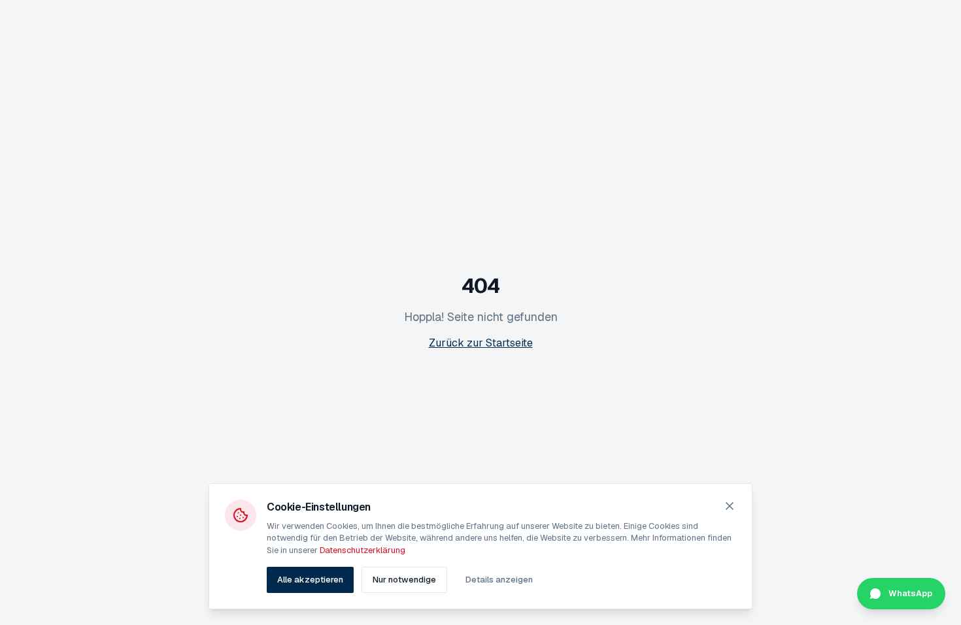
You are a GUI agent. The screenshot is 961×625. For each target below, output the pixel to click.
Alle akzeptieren (310, 579)
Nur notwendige (404, 579)
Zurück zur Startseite (481, 343)
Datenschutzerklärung (362, 550)
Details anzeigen (499, 579)
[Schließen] (729, 506)
